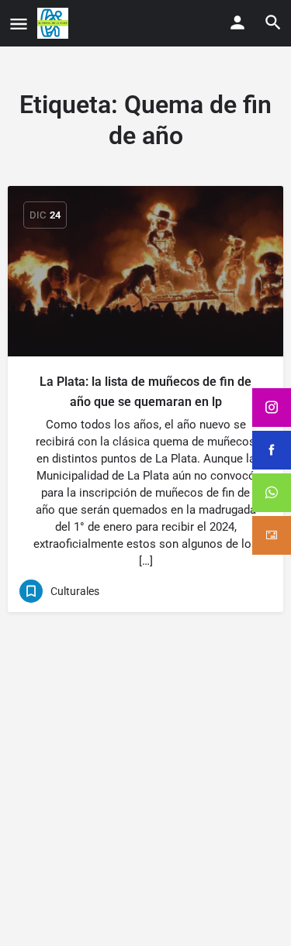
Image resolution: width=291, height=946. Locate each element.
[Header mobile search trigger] (273, 22)
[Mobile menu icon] (18, 24)
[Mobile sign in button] (237, 22)
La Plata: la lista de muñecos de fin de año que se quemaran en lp (145, 391)
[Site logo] (54, 23)
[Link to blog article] (145, 271)
